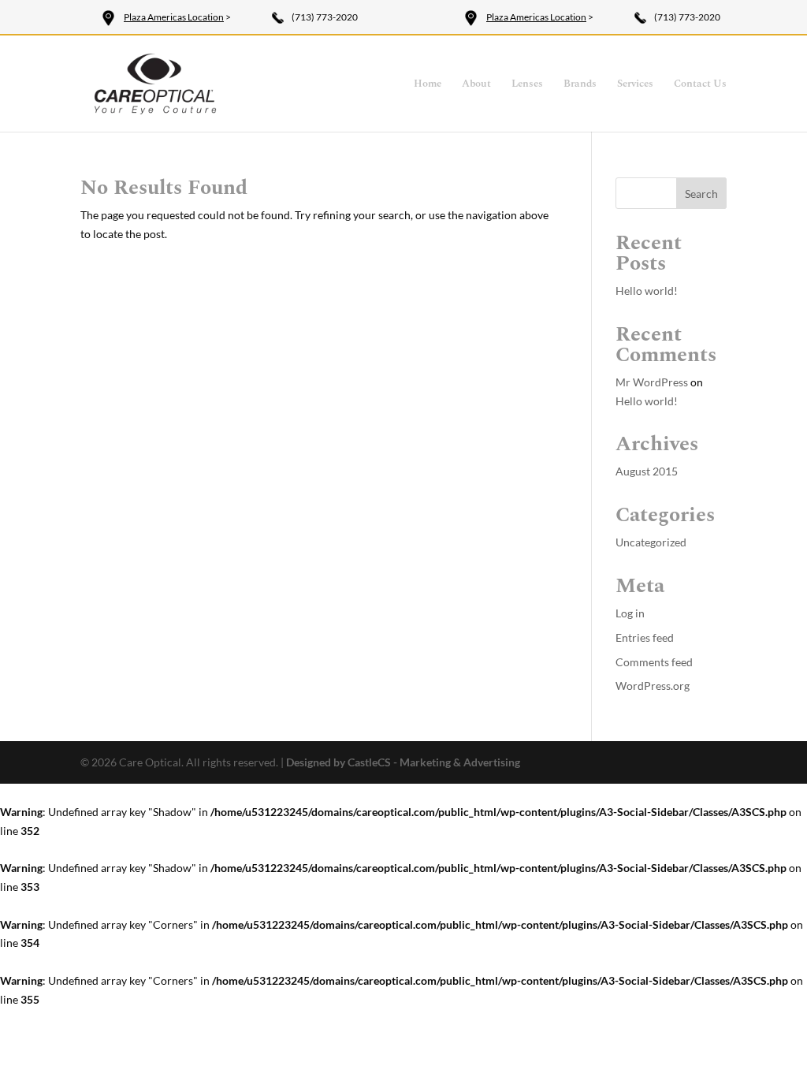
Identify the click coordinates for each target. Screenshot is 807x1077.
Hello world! (646, 290)
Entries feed (644, 637)
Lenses (527, 84)
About (476, 84)
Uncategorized (650, 542)
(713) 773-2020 (325, 17)
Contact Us (700, 84)
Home (427, 84)
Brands (580, 84)
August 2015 (646, 471)
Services (635, 84)
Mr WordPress (651, 382)
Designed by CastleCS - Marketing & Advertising (403, 762)
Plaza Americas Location (174, 17)
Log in (630, 613)
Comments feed (654, 662)
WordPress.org (652, 685)
